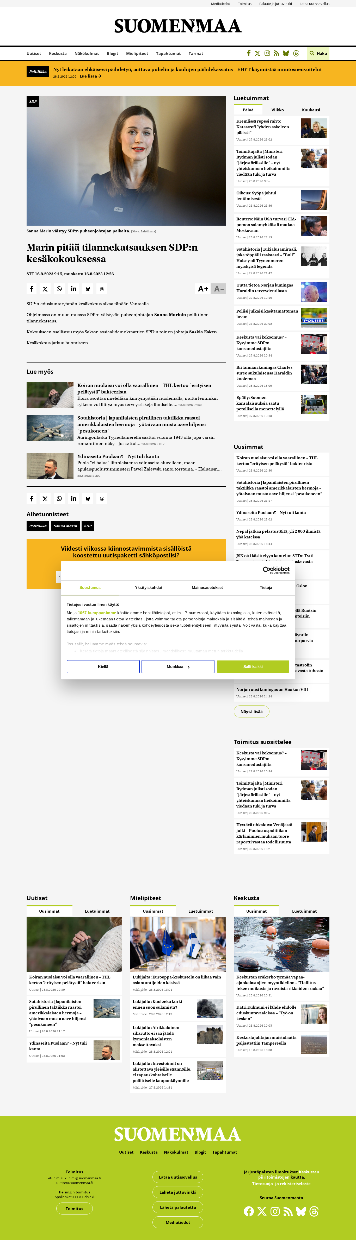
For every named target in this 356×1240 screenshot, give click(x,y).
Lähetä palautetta (178, 1207)
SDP (32, 101)
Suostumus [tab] (90, 587)
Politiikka (38, 71)
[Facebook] (250, 54)
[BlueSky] (287, 54)
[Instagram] (269, 54)
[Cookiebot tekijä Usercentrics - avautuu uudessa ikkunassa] (267, 570)
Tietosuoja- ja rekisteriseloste (281, 1183)
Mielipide (140, 989)
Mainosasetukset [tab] (207, 587)
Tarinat (196, 53)
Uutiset (34, 53)
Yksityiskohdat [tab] (148, 587)
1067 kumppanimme (97, 613)
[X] (258, 54)
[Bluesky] (302, 1215)
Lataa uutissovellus (314, 3)
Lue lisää (89, 76)
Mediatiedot (220, 3)
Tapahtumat (168, 53)
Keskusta (58, 53)
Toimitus (244, 3)
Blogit (112, 53)
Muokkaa (175, 666)
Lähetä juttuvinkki (178, 1192)
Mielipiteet (137, 53)
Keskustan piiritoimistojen (288, 1174)
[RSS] (278, 54)
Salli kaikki (253, 666)
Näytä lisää (252, 711)
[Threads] (297, 54)
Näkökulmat (87, 53)
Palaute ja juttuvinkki (275, 3)
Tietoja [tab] (266, 587)
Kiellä (103, 666)
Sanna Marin (65, 526)
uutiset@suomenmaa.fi (74, 1182)
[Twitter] (263, 1215)
